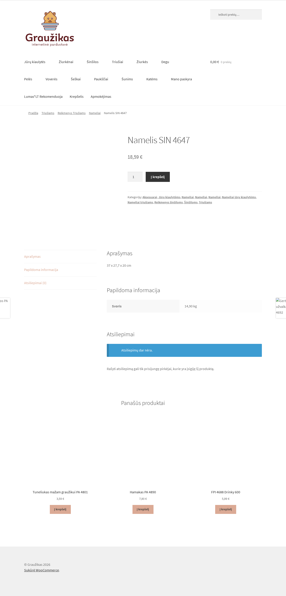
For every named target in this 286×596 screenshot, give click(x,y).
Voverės (51, 79)
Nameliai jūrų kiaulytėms (239, 197)
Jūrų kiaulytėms (169, 197)
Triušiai (117, 62)
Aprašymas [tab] (32, 256)
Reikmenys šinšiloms (168, 202)
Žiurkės (142, 62)
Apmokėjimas (101, 96)
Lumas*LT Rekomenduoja (43, 96)
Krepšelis (77, 96)
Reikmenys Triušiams (72, 113)
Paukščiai (101, 79)
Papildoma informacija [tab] (41, 269)
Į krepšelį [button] (60, 509)
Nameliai (95, 113)
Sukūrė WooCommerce (41, 570)
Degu (165, 62)
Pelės (28, 79)
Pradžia (33, 113)
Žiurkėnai (66, 62)
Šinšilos (93, 62)
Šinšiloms (191, 202)
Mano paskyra (181, 79)
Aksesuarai (150, 197)
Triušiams (48, 113)
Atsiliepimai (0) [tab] (35, 283)
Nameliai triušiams (140, 202)
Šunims (127, 79)
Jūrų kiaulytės (34, 62)
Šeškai (76, 79)
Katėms (152, 79)
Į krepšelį (158, 177)
